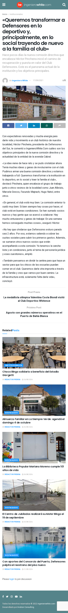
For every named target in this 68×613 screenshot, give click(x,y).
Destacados (11, 412)
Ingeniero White (20, 80)
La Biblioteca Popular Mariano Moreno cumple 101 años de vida (33, 468)
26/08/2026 (28, 380)
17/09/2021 (38, 80)
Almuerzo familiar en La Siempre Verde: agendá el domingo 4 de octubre (33, 420)
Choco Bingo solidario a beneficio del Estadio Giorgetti (30, 373)
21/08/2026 (28, 569)
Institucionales (16, 14)
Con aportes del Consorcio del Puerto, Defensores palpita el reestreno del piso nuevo (33, 563)
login (11, 579)
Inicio (4, 14)
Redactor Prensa (12, 380)
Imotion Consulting (25, 607)
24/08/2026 (28, 474)
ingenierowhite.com (46, 603)
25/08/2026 (28, 427)
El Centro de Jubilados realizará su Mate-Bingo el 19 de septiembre (33, 515)
